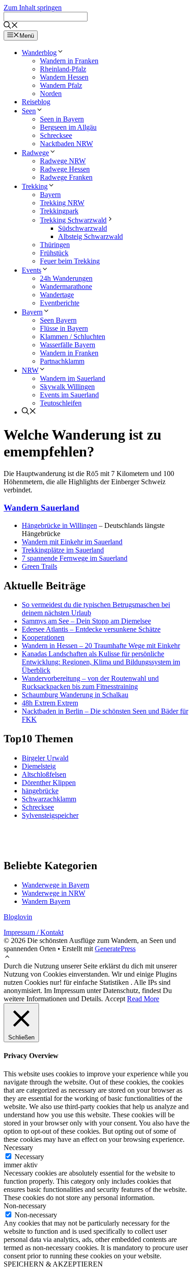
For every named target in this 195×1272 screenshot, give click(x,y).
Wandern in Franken (69, 61)
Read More (143, 999)
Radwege (35, 153)
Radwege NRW (63, 161)
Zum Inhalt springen (33, 7)
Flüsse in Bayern (64, 328)
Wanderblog (39, 52)
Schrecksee (56, 135)
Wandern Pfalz (61, 85)
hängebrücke (40, 791)
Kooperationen (43, 637)
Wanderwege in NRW (53, 893)
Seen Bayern (58, 320)
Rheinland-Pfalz (63, 69)
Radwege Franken (66, 177)
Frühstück (54, 253)
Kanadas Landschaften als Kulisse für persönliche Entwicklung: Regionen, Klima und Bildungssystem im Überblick (101, 662)
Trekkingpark (59, 211)
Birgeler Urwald (45, 758)
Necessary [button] (18, 1147)
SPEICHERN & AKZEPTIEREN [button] (53, 1264)
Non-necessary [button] (25, 1206)
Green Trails (39, 566)
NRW (30, 370)
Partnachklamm (62, 361)
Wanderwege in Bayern (55, 885)
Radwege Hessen (65, 169)
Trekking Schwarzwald (73, 220)
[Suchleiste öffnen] (11, 26)
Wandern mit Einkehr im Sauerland (72, 542)
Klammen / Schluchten (72, 336)
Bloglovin (18, 917)
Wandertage (57, 295)
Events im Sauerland (69, 395)
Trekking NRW (62, 203)
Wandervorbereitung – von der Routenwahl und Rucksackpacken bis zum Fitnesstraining (90, 682)
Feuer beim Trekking (70, 261)
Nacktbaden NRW (66, 143)
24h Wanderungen (66, 278)
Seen (29, 111)
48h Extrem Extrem (50, 703)
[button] (7, 958)
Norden (51, 93)
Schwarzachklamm (49, 799)
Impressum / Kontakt (33, 932)
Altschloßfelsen (44, 774)
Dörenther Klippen (49, 782)
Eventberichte (59, 303)
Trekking (35, 186)
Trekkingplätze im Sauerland (63, 550)
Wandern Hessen (64, 77)
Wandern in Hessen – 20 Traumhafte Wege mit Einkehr (101, 645)
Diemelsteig (39, 766)
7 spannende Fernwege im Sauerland (74, 558)
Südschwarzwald (82, 228)
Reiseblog (36, 102)
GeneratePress (115, 949)
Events (31, 270)
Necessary (29, 1157)
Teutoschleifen (61, 403)
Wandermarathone (66, 286)
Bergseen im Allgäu (68, 127)
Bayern (50, 194)
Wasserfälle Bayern (67, 345)
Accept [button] (115, 999)
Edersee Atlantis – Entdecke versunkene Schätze (91, 629)
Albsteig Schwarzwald (90, 236)
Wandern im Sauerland (72, 378)
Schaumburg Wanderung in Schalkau (75, 695)
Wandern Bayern (46, 901)
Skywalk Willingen (67, 386)
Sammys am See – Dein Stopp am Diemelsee (86, 621)
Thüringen (55, 244)
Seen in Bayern (62, 119)
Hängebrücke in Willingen (59, 525)
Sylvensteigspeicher (50, 815)
